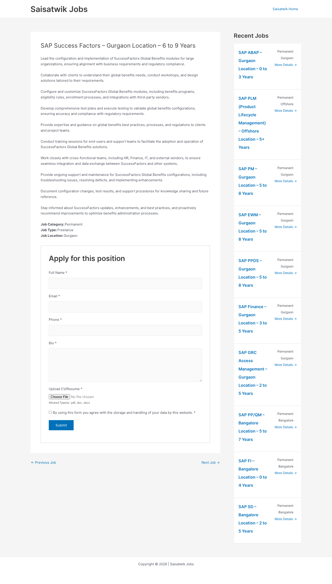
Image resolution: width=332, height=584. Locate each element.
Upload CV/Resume (65, 389)
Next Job (210, 462)
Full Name (58, 272)
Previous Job (43, 462)
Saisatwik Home (285, 9)
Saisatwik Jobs (59, 9)
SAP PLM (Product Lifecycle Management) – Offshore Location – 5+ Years (252, 123)
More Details (284, 65)
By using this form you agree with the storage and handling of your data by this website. (124, 412)
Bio (53, 343)
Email (54, 296)
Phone (55, 319)
